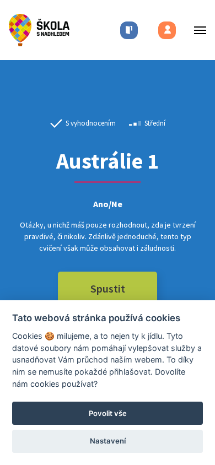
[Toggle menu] (196, 30)
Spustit (107, 288)
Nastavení (108, 440)
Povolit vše (108, 413)
